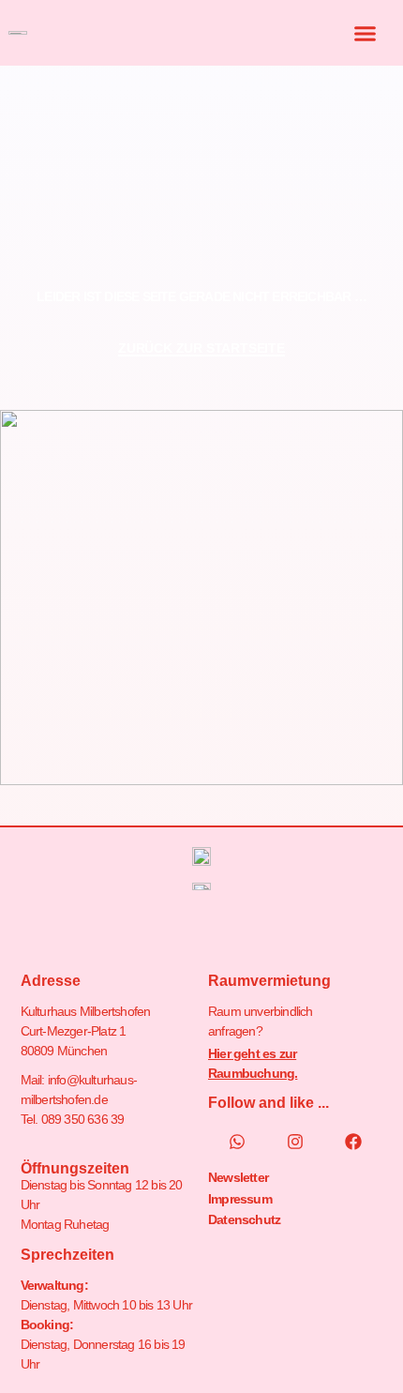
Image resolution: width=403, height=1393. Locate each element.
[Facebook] (353, 1141)
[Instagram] (295, 1141)
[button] (365, 33)
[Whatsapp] (237, 1141)
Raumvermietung (269, 981)
